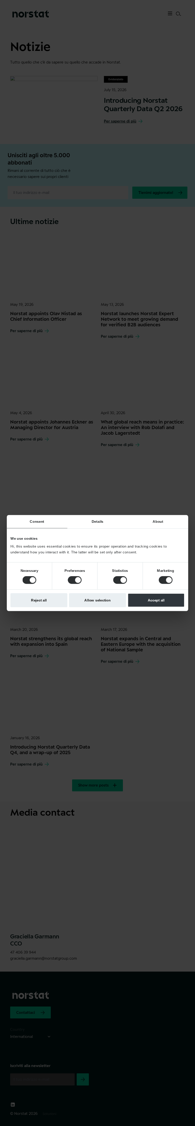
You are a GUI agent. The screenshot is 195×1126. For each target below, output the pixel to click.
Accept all (156, 600)
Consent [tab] (37, 521)
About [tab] (158, 521)
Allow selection (97, 600)
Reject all (39, 600)
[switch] (75, 580)
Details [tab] (97, 521)
